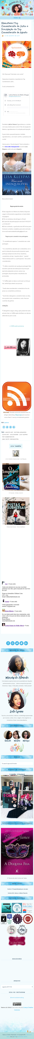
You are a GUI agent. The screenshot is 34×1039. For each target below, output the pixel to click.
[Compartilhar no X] (7, 427)
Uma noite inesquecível (10, 439)
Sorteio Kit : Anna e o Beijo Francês (17, 893)
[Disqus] (16, 556)
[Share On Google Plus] (13, 427)
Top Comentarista (8, 437)
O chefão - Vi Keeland (17, 774)
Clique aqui (18, 415)
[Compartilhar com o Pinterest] (10, 427)
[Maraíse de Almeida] (17, 679)
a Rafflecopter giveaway (17, 326)
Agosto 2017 (9, 432)
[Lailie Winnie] (17, 713)
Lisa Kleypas (23, 434)
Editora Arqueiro (20, 432)
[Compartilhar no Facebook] (3, 427)
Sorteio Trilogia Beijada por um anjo (17, 889)
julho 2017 (5, 434)
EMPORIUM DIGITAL (22, 1036)
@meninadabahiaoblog (17, 997)
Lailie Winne (14, 434)
